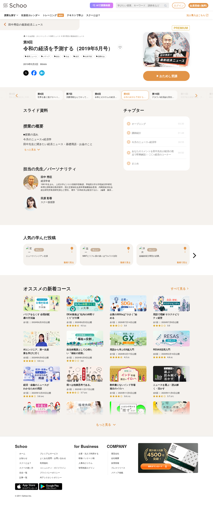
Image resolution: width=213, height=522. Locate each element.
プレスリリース (118, 467)
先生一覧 (23, 472)
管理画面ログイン (87, 467)
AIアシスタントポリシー (51, 477)
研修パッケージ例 (87, 458)
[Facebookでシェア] (34, 73)
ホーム (22, 453)
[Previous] (17, 95)
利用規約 (44, 462)
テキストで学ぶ (75, 15)
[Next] (196, 95)
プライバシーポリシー (50, 472)
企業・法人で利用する (89, 453)
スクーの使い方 (26, 467)
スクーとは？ (93, 15)
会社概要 (115, 458)
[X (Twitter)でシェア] (26, 73)
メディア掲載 (117, 472)
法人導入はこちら (196, 15)
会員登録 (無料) (198, 5)
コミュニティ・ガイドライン (53, 467)
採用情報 (115, 462)
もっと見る (32, 149)
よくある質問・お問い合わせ (53, 458)
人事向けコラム (86, 462)
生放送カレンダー (30, 15)
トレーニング (53, 15)
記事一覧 (23, 477)
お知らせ (23, 458)
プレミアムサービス (49, 453)
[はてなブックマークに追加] (42, 73)
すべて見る (180, 288)
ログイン (179, 5)
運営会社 (115, 453)
